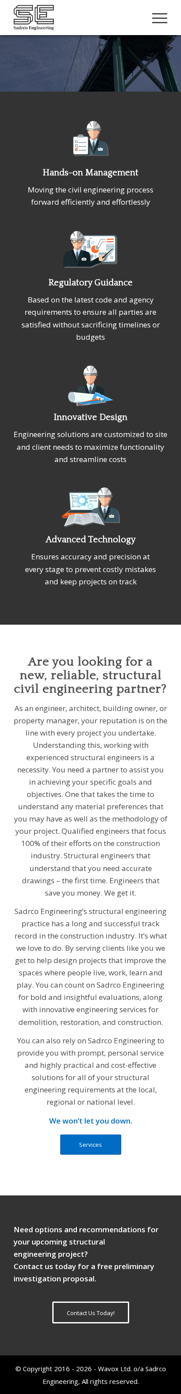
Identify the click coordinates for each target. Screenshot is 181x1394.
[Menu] (155, 17)
